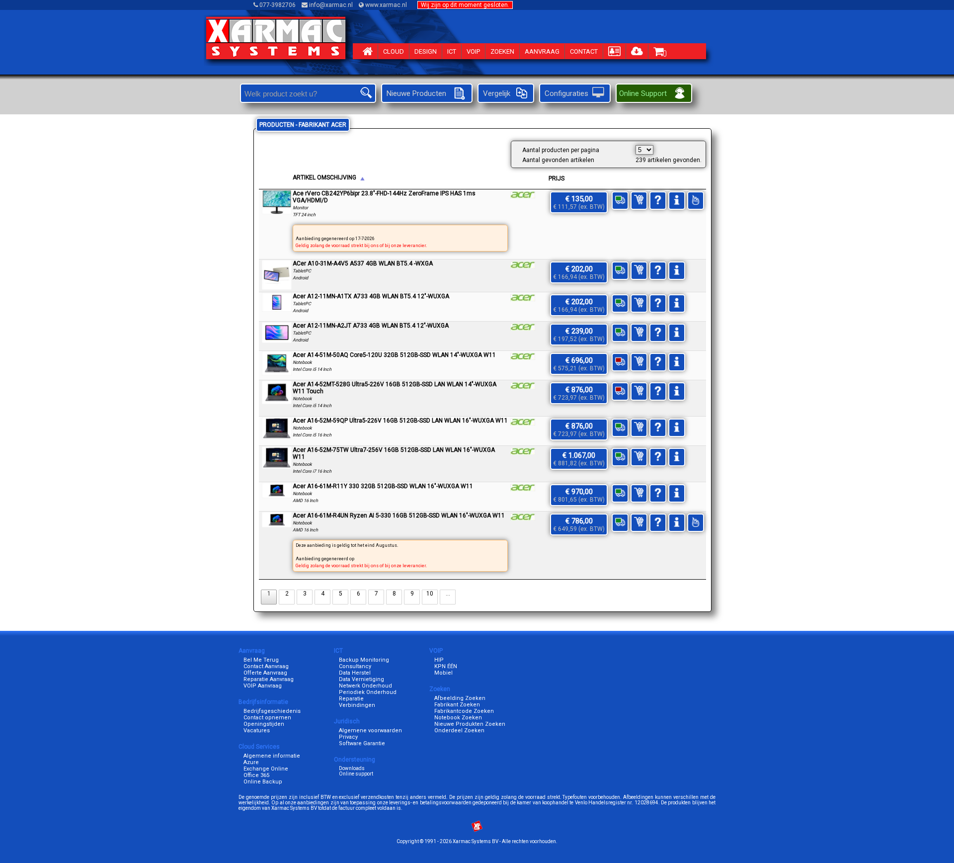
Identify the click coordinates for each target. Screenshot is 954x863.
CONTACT (584, 51)
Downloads (352, 768)
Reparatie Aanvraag (268, 679)
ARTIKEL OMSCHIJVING (324, 177)
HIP (439, 660)
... (448, 593)
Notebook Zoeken (458, 717)
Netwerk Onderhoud (365, 686)
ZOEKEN (502, 51)
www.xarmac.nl (386, 4)
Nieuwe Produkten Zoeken (469, 724)
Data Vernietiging (361, 679)
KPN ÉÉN (445, 666)
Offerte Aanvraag (265, 673)
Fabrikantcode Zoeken (464, 711)
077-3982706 (277, 4)
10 (429, 593)
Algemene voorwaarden (370, 730)
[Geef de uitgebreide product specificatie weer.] (277, 212)
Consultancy (355, 666)
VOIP (473, 51)
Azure (251, 762)
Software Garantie (362, 743)
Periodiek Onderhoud (368, 692)
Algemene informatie (271, 756)
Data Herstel (355, 673)
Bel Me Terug (261, 660)
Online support (356, 774)
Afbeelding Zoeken (459, 698)
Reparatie (351, 698)
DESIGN (425, 51)
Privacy (348, 737)
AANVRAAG (542, 51)
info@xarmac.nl (331, 4)
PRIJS (556, 178)
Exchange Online (265, 769)
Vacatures (256, 730)
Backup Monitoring (364, 660)
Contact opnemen (267, 717)
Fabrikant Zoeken (457, 704)
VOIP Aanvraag (262, 686)
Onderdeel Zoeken (459, 730)
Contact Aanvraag (266, 666)
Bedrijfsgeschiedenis (272, 711)
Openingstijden (263, 724)
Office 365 (256, 775)
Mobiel (443, 673)
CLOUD (393, 51)
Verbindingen (357, 705)
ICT (451, 51)
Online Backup (262, 781)
